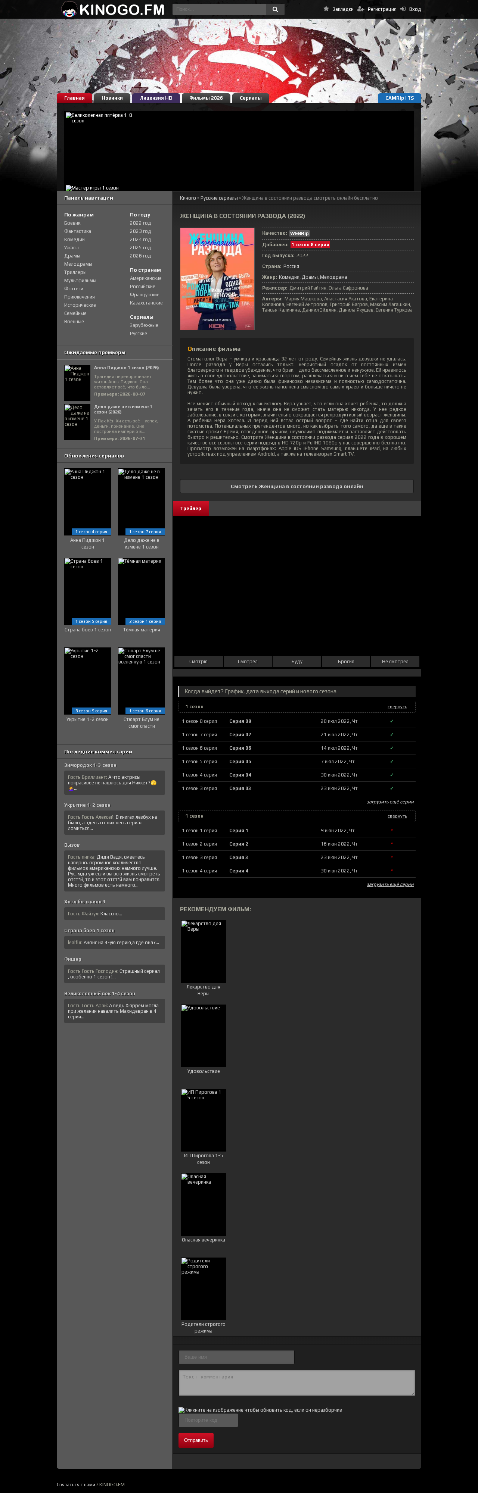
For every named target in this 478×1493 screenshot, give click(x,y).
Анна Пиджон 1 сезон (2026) (126, 367)
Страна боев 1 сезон (89, 930)
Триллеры (75, 272)
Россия (291, 266)
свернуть (397, 706)
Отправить (196, 1440)
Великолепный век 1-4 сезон (99, 993)
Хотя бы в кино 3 (85, 902)
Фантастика (77, 231)
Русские (138, 333)
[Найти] (275, 9)
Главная (74, 98)
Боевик (72, 223)
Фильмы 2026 (206, 98)
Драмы (310, 277)
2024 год (140, 239)
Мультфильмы (80, 280)
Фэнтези (73, 288)
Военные (74, 321)
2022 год (140, 223)
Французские (144, 294)
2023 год (140, 231)
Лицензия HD (156, 98)
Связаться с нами (76, 1484)
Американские (146, 278)
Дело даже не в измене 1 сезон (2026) (123, 409)
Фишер (72, 959)
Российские (142, 286)
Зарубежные (144, 325)
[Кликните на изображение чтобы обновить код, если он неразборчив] (260, 1410)
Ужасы (71, 247)
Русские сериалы (219, 198)
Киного (188, 198)
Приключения (79, 297)
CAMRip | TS (399, 98)
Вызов (72, 845)
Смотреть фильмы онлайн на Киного (113, 9)
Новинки (112, 98)
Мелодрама (333, 277)
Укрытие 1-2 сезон (87, 805)
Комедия (289, 277)
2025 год (140, 247)
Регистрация (382, 9)
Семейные (75, 313)
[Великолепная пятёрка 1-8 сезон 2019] (239, 147)
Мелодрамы (78, 264)
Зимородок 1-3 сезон (90, 765)
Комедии (74, 239)
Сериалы (251, 98)
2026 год (140, 256)
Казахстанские (146, 303)
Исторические (80, 305)
